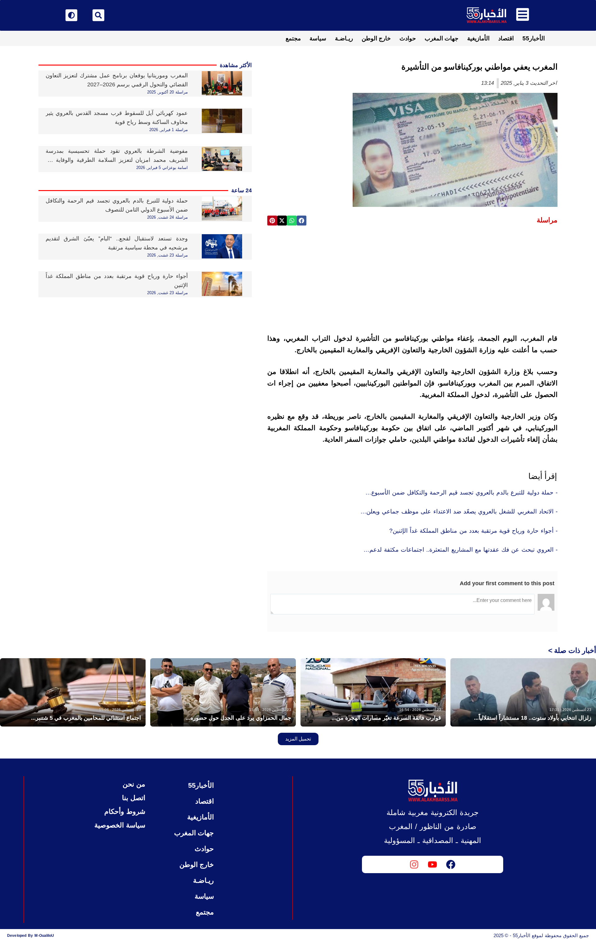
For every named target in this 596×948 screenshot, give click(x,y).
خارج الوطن (376, 38)
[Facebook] (450, 864)
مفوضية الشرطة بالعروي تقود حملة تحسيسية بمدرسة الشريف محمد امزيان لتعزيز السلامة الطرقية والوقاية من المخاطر (117, 160)
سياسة (317, 38)
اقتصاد (506, 38)
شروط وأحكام (124, 811)
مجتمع (293, 38)
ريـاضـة (344, 38)
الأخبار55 (533, 38)
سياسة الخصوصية (119, 825)
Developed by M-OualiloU (30, 935)
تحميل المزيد (298, 738)
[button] (302, 221)
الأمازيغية (478, 38)
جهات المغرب (441, 38)
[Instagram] (414, 864)
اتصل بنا (133, 798)
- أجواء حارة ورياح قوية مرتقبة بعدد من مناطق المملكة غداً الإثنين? (473, 530)
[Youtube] (432, 864)
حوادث (408, 38)
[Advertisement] (412, 277)
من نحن (134, 784)
